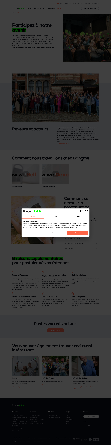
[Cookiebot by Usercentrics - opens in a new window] (81, 211)
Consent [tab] (33, 216)
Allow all (77, 232)
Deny (33, 232)
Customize (54, 232)
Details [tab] (55, 216)
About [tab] (78, 216)
